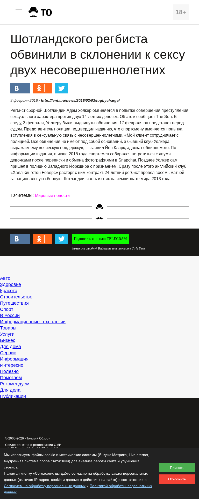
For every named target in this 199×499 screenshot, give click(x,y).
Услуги (7, 334)
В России (10, 315)
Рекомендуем (14, 383)
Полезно (9, 371)
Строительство (16, 296)
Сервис (8, 352)
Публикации (13, 396)
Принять (177, 468)
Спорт (6, 309)
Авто (5, 278)
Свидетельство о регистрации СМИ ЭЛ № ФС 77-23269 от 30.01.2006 (33, 446)
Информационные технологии (33, 321)
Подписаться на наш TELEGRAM (100, 239)
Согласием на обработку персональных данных (45, 486)
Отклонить (177, 479)
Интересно (11, 365)
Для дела (10, 390)
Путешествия (14, 303)
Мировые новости (52, 195)
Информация (14, 359)
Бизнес (7, 340)
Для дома (10, 346)
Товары (8, 328)
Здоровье (10, 284)
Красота (8, 290)
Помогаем (11, 377)
